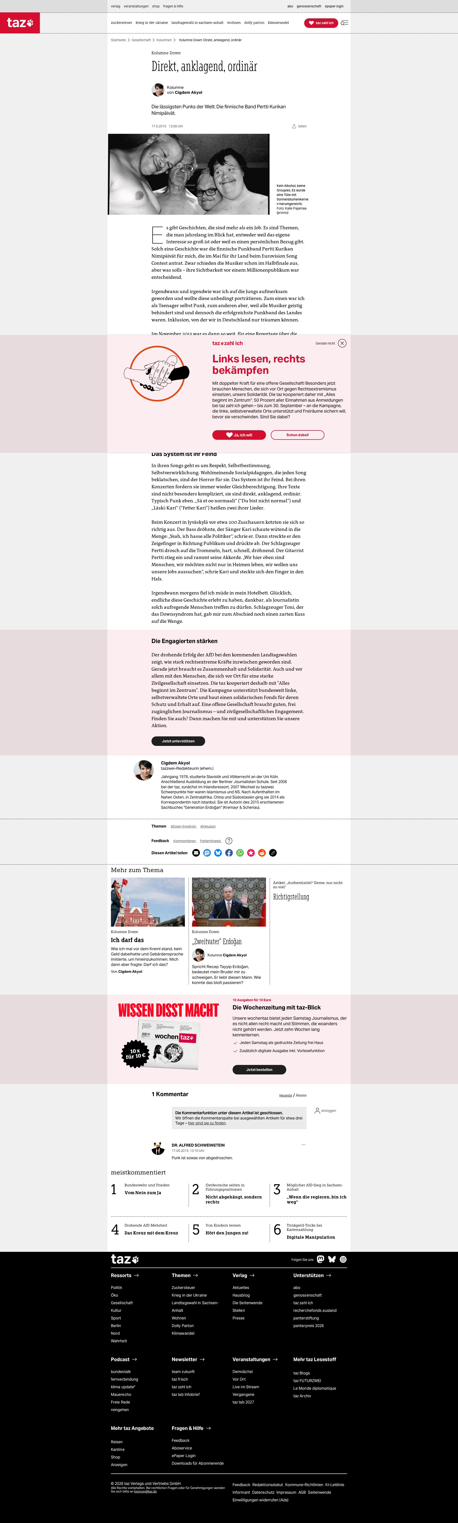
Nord (115, 1333)
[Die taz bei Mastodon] (321, 1262)
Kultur (116, 1310)
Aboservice (182, 1448)
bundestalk (121, 1371)
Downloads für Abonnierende (198, 1463)
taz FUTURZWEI (307, 1380)
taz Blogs (301, 1373)
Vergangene (243, 1394)
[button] (344, 23)
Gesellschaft (141, 40)
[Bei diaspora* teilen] (251, 853)
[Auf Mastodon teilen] (207, 853)
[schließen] (342, 343)
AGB (302, 1492)
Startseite (118, 40)
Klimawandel (183, 1333)
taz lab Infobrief (186, 1394)
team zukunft (183, 1371)
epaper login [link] (334, 6)
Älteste (301, 1095)
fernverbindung (124, 1379)
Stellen (239, 1310)
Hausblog (241, 1295)
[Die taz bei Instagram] (343, 1262)
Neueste (285, 1095)
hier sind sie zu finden (207, 1123)
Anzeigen (119, 1464)
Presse (239, 1318)
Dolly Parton (183, 1325)
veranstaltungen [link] (136, 6)
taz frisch (180, 1379)
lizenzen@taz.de (145, 1491)
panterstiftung (306, 1318)
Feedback (180, 1440)
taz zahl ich (303, 1302)
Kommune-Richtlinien (304, 1484)
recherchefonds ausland (315, 1310)
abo (296, 1287)
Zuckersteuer (183, 1287)
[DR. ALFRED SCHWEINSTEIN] (158, 1148)
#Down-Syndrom (184, 826)
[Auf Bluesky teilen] (218, 853)
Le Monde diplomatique (314, 1388)
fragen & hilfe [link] (173, 6)
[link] (123, 23)
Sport (116, 1318)
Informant (242, 1492)
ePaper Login (184, 1455)
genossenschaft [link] (309, 6)
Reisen (117, 1441)
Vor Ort (239, 1379)
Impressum (286, 1492)
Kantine (118, 1449)
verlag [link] (115, 6)
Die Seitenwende (247, 1302)
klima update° (123, 1386)
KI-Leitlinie (334, 1484)
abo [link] (290, 6)
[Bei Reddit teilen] (262, 853)
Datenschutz (263, 1492)
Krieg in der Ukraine (189, 1295)
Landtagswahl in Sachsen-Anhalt (195, 1306)
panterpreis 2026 (308, 1325)
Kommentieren (185, 841)
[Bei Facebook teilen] (229, 853)
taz (125, 1260)
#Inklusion (208, 826)
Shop (115, 1457)
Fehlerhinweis (211, 841)
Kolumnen (164, 40)
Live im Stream (246, 1386)
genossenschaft (307, 1295)
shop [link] (156, 6)
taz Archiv (302, 1395)
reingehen (120, 1409)
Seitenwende (319, 1492)
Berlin (116, 1325)
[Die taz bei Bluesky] (332, 1262)
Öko (114, 1295)
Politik (116, 1287)
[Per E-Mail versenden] (196, 853)
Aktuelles (241, 1287)
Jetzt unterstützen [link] (178, 741)
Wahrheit (119, 1340)
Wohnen (179, 1318)
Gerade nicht (325, 343)
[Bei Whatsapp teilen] (240, 853)
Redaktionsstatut (268, 1484)
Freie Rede (120, 1402)
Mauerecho (121, 1394)
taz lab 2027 (243, 1402)
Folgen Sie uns (302, 1260)
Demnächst (243, 1371)
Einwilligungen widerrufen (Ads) (260, 1500)
